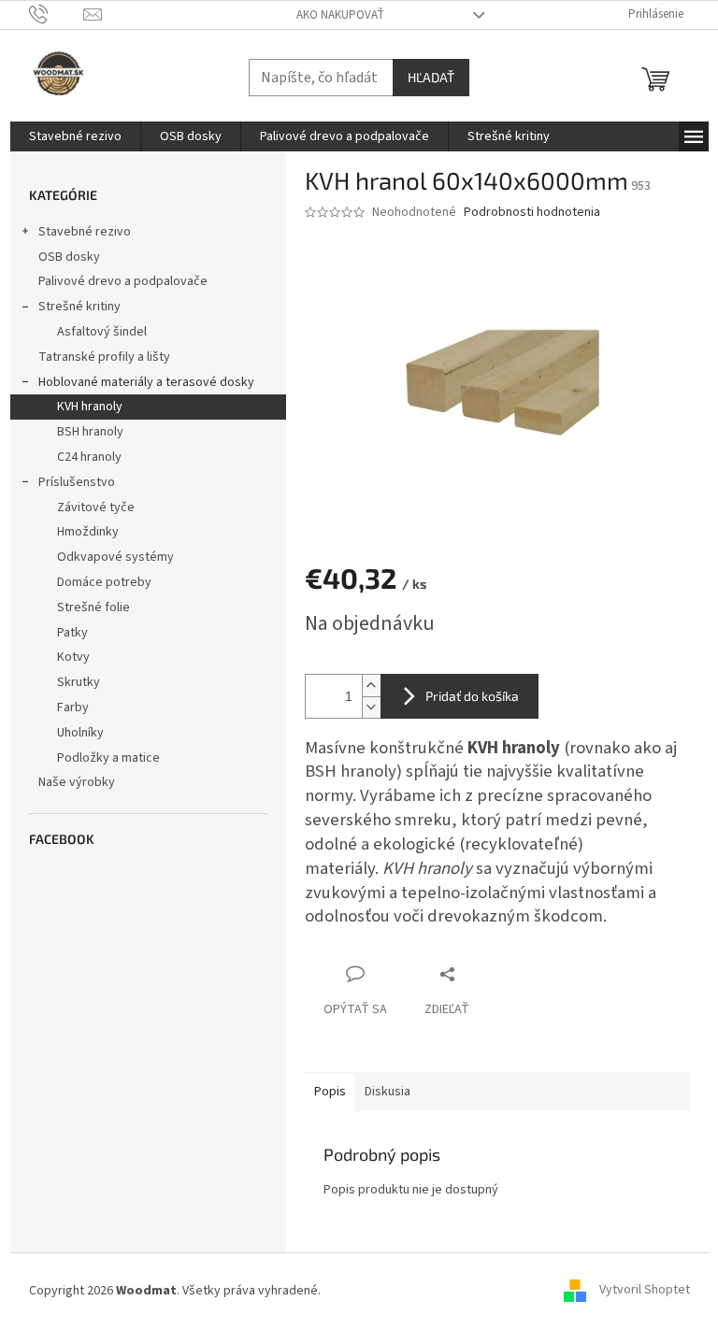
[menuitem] (75, 136)
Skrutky (78, 682)
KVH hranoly (89, 406)
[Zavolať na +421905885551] (56, 14)
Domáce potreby (104, 582)
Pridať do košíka (472, 696)
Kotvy (73, 657)
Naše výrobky (76, 782)
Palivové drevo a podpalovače (123, 281)
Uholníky (80, 732)
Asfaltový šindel (102, 331)
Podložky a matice (108, 758)
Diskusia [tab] (387, 1091)
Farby (73, 707)
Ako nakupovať (340, 15)
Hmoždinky (88, 531)
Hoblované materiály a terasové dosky (146, 382)
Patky (72, 632)
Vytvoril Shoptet (644, 1290)
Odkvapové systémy (115, 557)
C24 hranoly (89, 457)
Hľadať (431, 77)
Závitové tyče (96, 507)
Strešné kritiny (79, 306)
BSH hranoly (90, 431)
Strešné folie (93, 607)
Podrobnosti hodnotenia (532, 213)
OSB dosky (69, 257)
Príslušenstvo (76, 482)
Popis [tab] (330, 1091)
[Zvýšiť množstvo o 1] (371, 685)
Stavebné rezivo (84, 231)
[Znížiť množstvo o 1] (371, 707)
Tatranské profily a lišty (104, 357)
